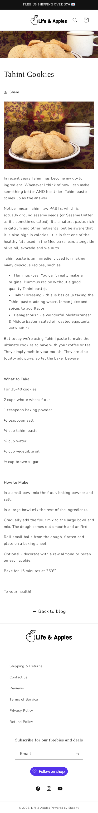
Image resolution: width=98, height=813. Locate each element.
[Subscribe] (77, 753)
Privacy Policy (21, 710)
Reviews (17, 688)
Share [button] (14, 92)
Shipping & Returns (26, 666)
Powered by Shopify (65, 808)
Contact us (18, 677)
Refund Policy (21, 721)
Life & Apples (40, 808)
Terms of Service (24, 699)
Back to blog (52, 611)
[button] (10, 20)
